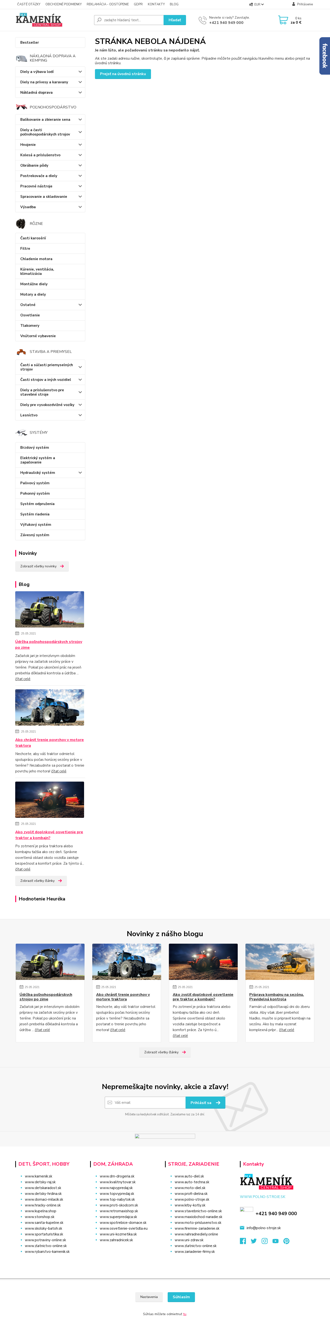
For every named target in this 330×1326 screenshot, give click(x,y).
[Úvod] (52, 20)
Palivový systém (35, 483)
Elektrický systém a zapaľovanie (37, 460)
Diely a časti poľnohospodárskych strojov (45, 132)
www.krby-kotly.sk (190, 1205)
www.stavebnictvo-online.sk (198, 1211)
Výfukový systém (35, 524)
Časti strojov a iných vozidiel (45, 379)
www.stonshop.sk (39, 1216)
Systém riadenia (35, 514)
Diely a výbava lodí (37, 71)
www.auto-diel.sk (189, 1176)
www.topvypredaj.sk (117, 1193)
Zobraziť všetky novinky (38, 566)
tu (184, 1314)
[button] (124, 1250)
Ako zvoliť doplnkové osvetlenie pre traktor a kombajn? (49, 835)
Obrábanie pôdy (34, 165)
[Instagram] (267, 1242)
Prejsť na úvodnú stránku (123, 74)
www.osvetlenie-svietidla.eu (124, 1228)
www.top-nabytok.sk (117, 1199)
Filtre (25, 248)
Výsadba (28, 207)
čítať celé (22, 679)
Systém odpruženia (37, 503)
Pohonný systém (35, 493)
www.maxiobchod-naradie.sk (198, 1216)
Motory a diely (33, 294)
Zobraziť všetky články (37, 880)
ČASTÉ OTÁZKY (28, 4)
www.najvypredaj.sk (116, 1187)
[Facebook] (245, 1242)
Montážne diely (34, 284)
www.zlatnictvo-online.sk (46, 1245)
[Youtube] (278, 1242)
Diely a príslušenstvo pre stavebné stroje (42, 392)
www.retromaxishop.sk (119, 1211)
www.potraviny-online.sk (45, 1240)
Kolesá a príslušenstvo (40, 155)
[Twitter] (256, 1242)
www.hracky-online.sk (43, 1205)
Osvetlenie (30, 315)
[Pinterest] (286, 1242)
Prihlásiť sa (201, 1102)
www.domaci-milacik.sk (44, 1199)
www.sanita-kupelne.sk (44, 1222)
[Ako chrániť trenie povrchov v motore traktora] (49, 708)
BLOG (174, 4)
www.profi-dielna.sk (191, 1193)
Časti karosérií (33, 238)
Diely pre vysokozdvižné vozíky (47, 404)
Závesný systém (34, 535)
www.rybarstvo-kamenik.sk (47, 1251)
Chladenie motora (36, 259)
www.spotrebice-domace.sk (123, 1222)
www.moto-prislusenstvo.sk (198, 1222)
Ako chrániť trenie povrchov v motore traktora (49, 742)
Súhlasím (181, 1297)
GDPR (138, 4)
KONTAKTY (156, 4)
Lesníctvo (28, 415)
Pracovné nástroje (36, 186)
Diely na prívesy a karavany (44, 82)
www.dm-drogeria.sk (117, 1176)
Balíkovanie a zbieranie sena (45, 119)
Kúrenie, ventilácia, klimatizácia (37, 271)
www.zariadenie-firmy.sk (195, 1251)
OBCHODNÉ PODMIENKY (63, 4)
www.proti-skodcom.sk (119, 1205)
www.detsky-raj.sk (40, 1182)
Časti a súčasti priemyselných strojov (46, 367)
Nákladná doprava (36, 92)
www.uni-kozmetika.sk (118, 1234)
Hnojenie (28, 144)
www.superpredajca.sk (118, 1216)
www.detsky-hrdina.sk (43, 1193)
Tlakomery (29, 325)
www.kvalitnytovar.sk (118, 1182)
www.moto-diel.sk (190, 1187)
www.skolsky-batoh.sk (43, 1228)
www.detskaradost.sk (43, 1187)
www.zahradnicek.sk (116, 1240)
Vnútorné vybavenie (38, 336)
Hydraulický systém (37, 472)
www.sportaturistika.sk (44, 1234)
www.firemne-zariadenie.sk (197, 1228)
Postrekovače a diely (38, 175)
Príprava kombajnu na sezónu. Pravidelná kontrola (276, 996)
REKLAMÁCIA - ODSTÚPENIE (108, 4)
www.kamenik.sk (38, 1176)
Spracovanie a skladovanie (43, 196)
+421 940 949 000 (226, 22)
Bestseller (29, 42)
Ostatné (28, 304)
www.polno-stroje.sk (192, 1199)
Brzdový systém (34, 447)
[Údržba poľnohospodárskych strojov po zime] (49, 610)
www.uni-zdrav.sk (189, 1240)
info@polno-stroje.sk (264, 1228)
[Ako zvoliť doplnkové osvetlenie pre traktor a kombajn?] (49, 800)
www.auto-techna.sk (192, 1182)
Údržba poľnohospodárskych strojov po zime (48, 644)
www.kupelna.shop (40, 1211)
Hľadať (175, 20)
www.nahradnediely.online (196, 1234)
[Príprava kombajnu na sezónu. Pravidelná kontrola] (279, 962)
